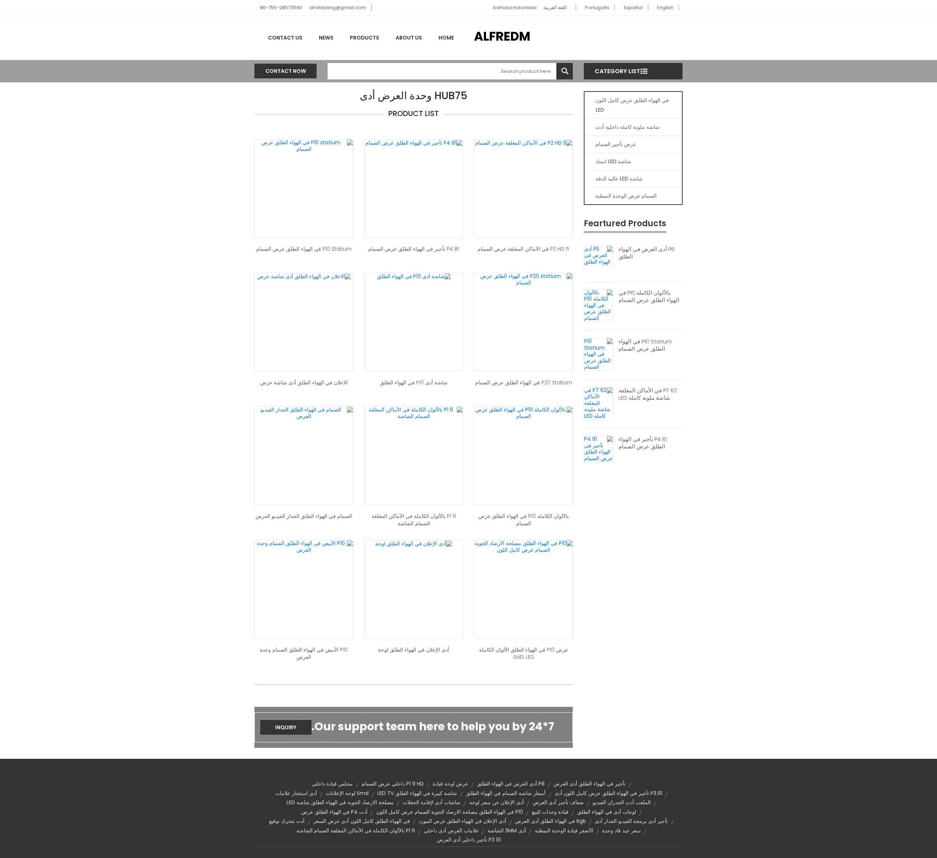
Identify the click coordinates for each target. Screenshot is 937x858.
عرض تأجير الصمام (616, 144)
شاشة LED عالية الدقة (619, 178)
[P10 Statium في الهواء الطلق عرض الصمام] (598, 354)
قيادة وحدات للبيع (550, 812)
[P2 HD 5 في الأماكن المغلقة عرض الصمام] (523, 142)
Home (446, 37)
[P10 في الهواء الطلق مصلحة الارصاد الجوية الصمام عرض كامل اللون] (523, 546)
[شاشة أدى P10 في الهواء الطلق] (414, 276)
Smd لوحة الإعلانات (347, 793)
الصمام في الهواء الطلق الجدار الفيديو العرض (303, 516)
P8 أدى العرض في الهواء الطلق (511, 783)
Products (364, 37)
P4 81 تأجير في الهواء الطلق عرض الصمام (643, 443)
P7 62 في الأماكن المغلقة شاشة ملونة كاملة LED (648, 394)
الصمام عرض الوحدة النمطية (626, 195)
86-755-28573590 (281, 7)
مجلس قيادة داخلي (332, 783)
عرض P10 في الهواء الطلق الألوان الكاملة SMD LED (523, 653)
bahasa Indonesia (515, 7)
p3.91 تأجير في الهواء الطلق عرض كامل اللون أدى (608, 793)
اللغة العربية (555, 7)
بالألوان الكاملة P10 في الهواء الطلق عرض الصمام (649, 296)
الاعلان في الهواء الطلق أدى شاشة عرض (304, 382)
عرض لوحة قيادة (450, 783)
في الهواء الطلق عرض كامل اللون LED (632, 105)
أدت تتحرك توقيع (287, 821)
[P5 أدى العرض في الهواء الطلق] (598, 255)
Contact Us (285, 37)
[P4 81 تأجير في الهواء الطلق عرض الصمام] (598, 448)
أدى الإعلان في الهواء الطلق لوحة (413, 649)
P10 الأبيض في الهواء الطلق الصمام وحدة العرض (304, 653)
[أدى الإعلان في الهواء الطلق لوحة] (413, 543)
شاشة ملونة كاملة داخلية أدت (628, 127)
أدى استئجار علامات (296, 793)
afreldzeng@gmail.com (337, 7)
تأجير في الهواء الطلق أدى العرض (589, 783)
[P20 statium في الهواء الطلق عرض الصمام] (523, 279)
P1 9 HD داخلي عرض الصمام (393, 783)
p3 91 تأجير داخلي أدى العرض (469, 839)
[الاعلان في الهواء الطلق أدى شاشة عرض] (304, 276)
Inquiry (285, 727)
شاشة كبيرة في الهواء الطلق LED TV (417, 793)
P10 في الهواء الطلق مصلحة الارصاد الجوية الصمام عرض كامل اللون (449, 812)
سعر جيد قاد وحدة (621, 830)
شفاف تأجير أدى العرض (558, 802)
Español (633, 7)
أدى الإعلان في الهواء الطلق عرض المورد (462, 821)
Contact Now (285, 71)
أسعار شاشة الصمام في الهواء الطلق (506, 793)
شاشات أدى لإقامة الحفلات (431, 802)
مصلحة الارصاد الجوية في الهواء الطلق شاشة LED (340, 802)
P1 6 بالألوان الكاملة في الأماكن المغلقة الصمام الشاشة (414, 519)
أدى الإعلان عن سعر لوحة (496, 802)
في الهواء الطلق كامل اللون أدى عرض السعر (361, 821)
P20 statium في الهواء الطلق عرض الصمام (523, 382)
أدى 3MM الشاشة (507, 830)
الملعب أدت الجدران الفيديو (622, 802)
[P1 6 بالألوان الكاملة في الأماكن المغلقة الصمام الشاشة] (414, 412)
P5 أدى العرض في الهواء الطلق (647, 253)
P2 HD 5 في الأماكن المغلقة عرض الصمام (523, 249)
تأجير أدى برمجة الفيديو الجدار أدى (631, 821)
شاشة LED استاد (613, 161)
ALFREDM (502, 36)
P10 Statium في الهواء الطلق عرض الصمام (645, 345)
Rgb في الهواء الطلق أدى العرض (550, 821)
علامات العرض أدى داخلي (451, 830)
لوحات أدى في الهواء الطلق (606, 812)
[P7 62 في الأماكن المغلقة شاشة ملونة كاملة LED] (598, 402)
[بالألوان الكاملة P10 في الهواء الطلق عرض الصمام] (598, 305)
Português (597, 7)
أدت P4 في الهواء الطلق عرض (334, 812)
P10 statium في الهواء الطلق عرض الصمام (304, 249)
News (326, 37)
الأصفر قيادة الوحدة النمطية (564, 830)
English (665, 7)
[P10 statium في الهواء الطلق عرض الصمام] (304, 145)
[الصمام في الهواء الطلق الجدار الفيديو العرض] (304, 412)
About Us (409, 37)
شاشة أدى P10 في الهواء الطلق (414, 382)
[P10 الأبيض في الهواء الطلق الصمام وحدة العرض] (304, 546)
